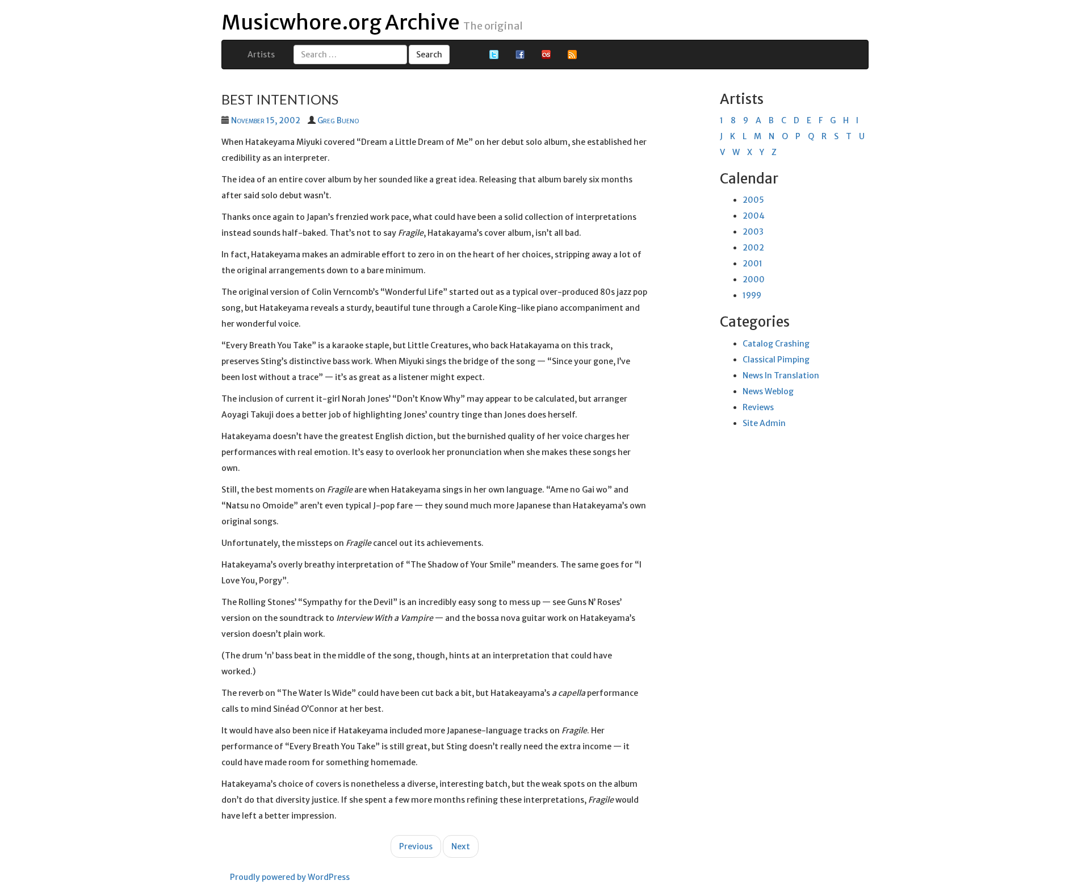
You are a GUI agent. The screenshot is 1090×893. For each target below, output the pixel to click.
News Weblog (768, 391)
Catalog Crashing (776, 344)
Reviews (758, 407)
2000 (754, 279)
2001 (752, 263)
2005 (753, 200)
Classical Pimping (776, 359)
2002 (753, 248)
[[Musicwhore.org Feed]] (572, 54)
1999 (752, 295)
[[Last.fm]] (546, 54)
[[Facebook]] (520, 54)
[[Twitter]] (494, 54)
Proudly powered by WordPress (290, 877)
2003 (753, 232)
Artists (261, 54)
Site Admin (764, 423)
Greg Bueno (338, 120)
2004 (754, 216)
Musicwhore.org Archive (340, 22)
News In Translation (781, 375)
